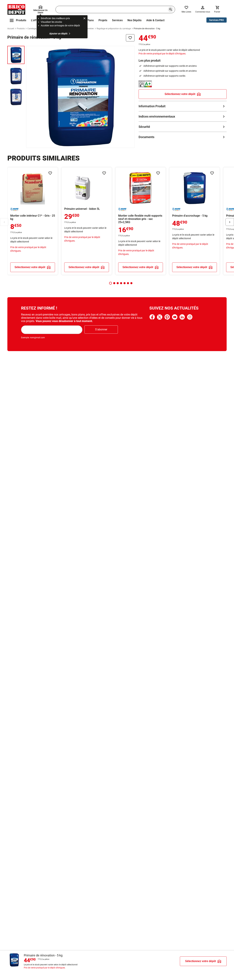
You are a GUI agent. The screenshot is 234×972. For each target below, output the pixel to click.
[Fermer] (84, 19)
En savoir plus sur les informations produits (183, 106)
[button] (110, 283)
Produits (21, 28)
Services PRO (216, 20)
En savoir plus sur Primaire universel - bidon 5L (86, 221)
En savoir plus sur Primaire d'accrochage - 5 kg (194, 221)
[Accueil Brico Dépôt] (16, 9)
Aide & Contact (155, 20)
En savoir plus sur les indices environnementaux (183, 116)
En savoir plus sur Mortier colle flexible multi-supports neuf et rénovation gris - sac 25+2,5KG (140, 221)
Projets (102, 20)
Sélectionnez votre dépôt (180, 94)
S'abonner (101, 329)
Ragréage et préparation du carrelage (114, 28)
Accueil (10, 28)
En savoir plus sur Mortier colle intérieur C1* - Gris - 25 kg (33, 221)
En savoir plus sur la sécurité (183, 127)
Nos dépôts (134, 20)
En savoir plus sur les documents (183, 137)
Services (117, 20)
